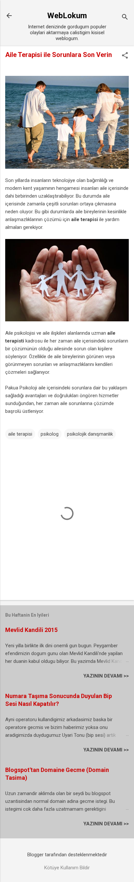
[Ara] (125, 18)
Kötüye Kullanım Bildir (67, 868)
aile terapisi (84, 219)
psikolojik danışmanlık (90, 434)
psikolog (50, 434)
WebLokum (67, 15)
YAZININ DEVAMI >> (106, 676)
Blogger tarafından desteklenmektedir (67, 855)
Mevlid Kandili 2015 (31, 629)
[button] (125, 56)
